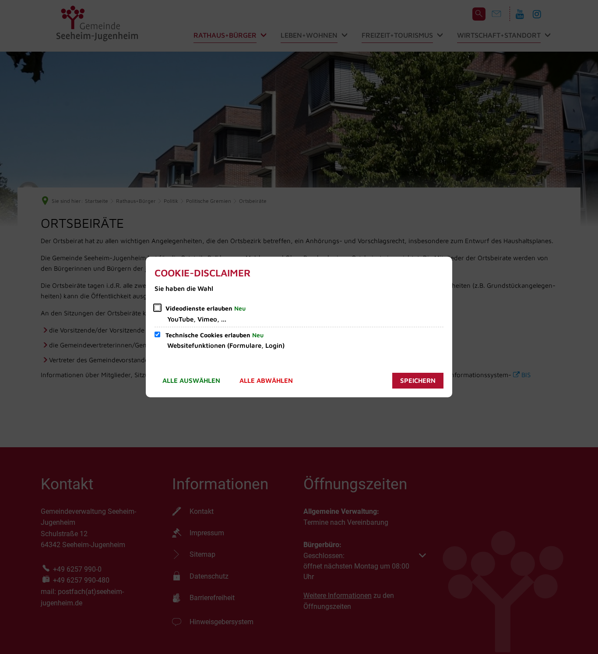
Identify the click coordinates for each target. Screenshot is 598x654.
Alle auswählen (191, 380)
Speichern (418, 380)
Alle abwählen (266, 380)
